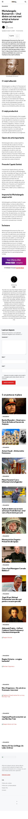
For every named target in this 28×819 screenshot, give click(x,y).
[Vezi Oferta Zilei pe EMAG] (14, 261)
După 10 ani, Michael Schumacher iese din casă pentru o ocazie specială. (12, 599)
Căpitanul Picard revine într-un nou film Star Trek (14, 718)
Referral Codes (6, 774)
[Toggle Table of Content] (16, 36)
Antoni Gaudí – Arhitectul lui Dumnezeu (13, 452)
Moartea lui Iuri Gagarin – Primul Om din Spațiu (11, 540)
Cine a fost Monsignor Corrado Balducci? (14, 569)
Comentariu (5, 337)
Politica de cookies (7, 783)
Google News (20, 267)
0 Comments (19, 31)
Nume (3, 357)
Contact (4, 790)
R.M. (7, 26)
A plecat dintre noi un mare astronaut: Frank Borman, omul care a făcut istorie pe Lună (13, 511)
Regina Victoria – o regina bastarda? (12, 660)
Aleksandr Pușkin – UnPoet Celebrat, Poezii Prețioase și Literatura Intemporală (12, 630)
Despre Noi (5, 788)
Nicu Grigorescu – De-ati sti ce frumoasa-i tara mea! (14, 689)
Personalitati (5, 6)
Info (3, 780)
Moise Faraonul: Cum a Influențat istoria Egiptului (12, 481)
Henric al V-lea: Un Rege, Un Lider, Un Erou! (12, 747)
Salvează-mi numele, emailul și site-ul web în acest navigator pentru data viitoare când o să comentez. (13, 377)
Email (3, 366)
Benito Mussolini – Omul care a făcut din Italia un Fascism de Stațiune (13, 422)
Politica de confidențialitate (9, 785)
